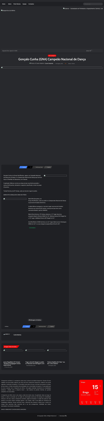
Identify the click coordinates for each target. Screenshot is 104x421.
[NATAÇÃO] (32, 50)
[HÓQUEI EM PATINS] (34, 50)
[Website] (14, 337)
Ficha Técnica (17, 4)
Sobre (9, 4)
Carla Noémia (49, 63)
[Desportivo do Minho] (8, 10)
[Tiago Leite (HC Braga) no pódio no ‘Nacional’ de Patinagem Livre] (35, 355)
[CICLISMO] (24, 50)
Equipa (24, 4)
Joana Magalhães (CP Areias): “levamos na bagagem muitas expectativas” (12, 363)
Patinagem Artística (35, 320)
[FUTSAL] (27, 50)
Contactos (31, 4)
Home (3, 4)
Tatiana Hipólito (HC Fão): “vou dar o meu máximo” (56, 362)
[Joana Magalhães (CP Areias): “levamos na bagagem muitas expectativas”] (13, 355)
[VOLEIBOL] (29, 50)
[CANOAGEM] (19, 50)
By (66, 415)
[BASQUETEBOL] (22, 50)
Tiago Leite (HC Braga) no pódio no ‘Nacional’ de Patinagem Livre (34, 362)
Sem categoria (52, 55)
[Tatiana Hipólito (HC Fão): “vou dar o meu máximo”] (57, 355)
